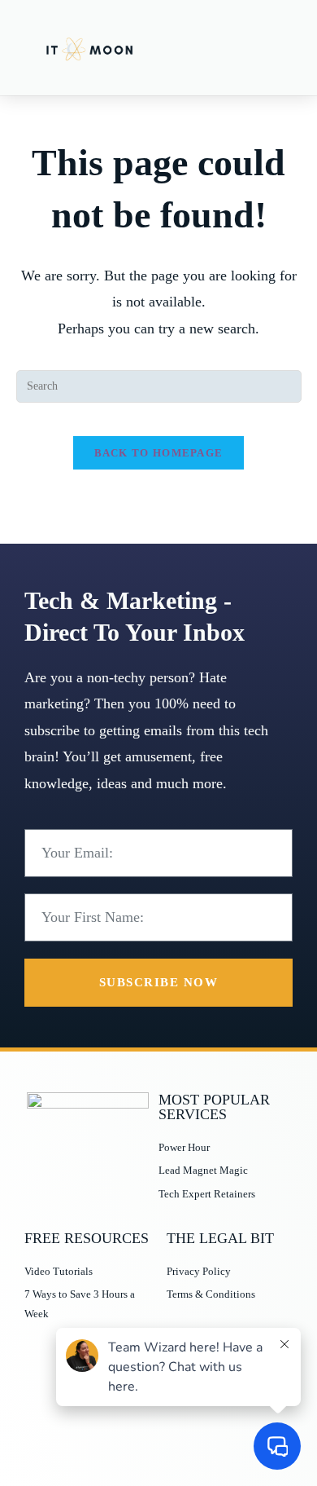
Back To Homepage (159, 453)
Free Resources (86, 1238)
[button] (277, 47)
